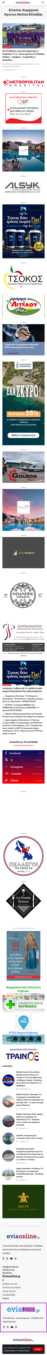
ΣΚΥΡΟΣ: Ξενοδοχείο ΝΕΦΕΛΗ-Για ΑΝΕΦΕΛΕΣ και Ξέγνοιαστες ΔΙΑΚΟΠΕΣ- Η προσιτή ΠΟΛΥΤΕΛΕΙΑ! (20, 707)
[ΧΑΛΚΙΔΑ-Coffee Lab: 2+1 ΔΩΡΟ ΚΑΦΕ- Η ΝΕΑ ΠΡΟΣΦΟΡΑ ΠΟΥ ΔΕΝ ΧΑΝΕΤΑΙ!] (23, 673)
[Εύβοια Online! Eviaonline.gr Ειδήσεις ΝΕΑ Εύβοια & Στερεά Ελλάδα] (23, 2)
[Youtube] (23, 774)
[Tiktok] (23, 780)
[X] (23, 760)
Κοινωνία (6, 685)
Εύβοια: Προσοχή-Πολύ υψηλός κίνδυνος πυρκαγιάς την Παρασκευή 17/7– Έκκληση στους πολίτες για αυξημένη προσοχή (29, 1119)
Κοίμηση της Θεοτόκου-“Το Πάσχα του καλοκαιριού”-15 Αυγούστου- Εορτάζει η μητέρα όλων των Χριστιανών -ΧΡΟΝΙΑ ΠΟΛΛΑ (22, 698)
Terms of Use (24, 1351)
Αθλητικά (6, 47)
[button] (38, 1349)
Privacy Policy (9, 1351)
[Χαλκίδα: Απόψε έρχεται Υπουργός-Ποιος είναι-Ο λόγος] (8, 1139)
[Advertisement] (23, 811)
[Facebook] (23, 753)
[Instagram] (23, 767)
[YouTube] (11, 1259)
